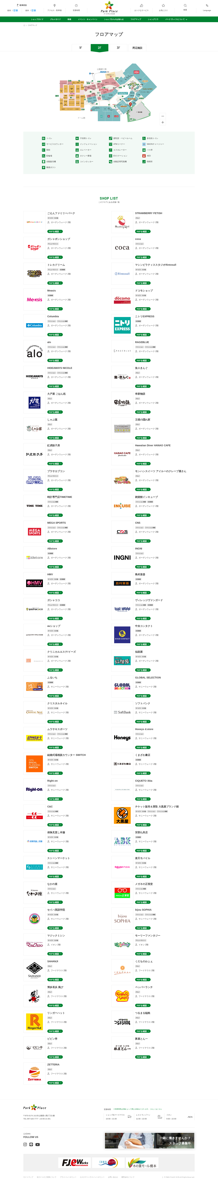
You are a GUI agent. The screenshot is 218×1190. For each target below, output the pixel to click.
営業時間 (76, 10)
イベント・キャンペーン (87, 19)
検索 (185, 10)
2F (99, 47)
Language (207, 10)
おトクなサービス (141, 10)
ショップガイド (37, 19)
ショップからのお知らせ (114, 19)
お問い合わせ (113, 1177)
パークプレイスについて (175, 19)
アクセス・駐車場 (54, 10)
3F (118, 47)
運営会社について (127, 1177)
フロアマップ (135, 19)
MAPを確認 (54, 231)
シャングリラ (153, 19)
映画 (69, 19)
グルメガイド (55, 19)
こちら (159, 1109)
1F (80, 47)
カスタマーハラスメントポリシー (92, 1177)
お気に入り (163, 10)
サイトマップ (28, 1177)
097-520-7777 (32, 1119)
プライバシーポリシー (68, 1177)
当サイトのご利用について (46, 1177)
